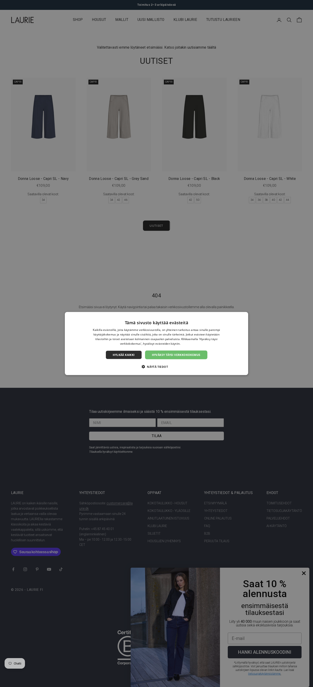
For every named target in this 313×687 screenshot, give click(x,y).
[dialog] (156, 343)
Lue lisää (187, 343)
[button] (156, 366)
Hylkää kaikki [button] (124, 355)
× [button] (243, 317)
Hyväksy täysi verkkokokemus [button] (176, 355)
